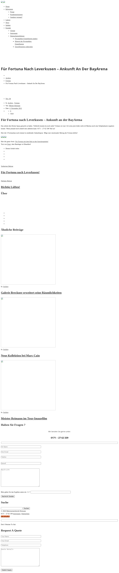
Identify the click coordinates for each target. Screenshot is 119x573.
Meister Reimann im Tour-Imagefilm (24, 418)
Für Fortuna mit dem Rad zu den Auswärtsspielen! (31, 141)
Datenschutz (25, 514)
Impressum (17, 514)
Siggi (9, 144)
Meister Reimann (14, 106)
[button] (26, 39)
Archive (8, 78)
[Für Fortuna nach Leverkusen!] (2, 137)
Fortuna (8, 81)
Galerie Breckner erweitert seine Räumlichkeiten (31, 292)
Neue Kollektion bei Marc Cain (20, 355)
